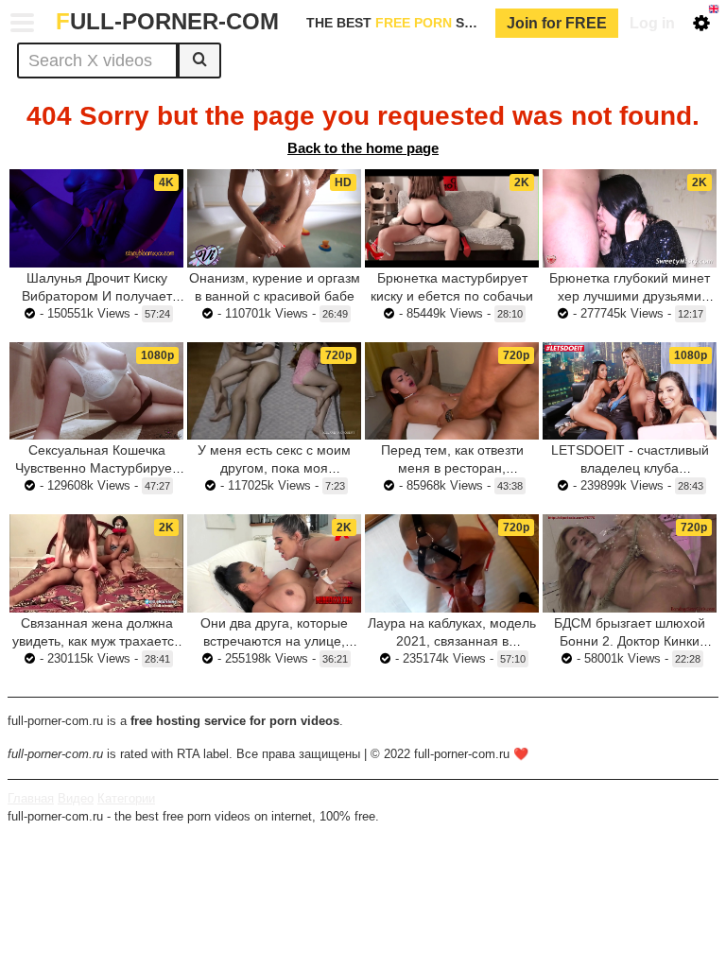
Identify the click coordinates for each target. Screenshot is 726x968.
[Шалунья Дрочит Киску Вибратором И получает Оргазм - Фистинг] (96, 218)
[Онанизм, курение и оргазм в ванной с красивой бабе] (274, 218)
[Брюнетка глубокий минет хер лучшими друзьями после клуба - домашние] (630, 218)
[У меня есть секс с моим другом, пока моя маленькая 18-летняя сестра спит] (274, 391)
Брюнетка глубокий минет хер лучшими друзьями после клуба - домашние (629, 295)
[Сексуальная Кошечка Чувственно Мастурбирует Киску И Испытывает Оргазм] (96, 391)
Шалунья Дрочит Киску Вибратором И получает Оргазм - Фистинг (97, 295)
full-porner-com (167, 21)
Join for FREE (557, 23)
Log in (652, 23)
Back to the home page (363, 148)
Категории (126, 798)
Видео (76, 798)
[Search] (199, 60)
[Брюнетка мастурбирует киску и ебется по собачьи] (452, 218)
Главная (31, 798)
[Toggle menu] (23, 23)
